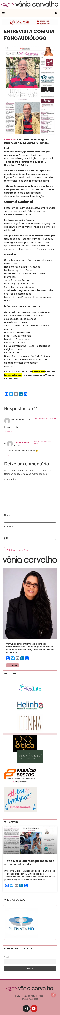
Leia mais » (12, 665)
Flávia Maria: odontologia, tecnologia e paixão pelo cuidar (29, 862)
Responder (8, 431)
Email (6, 957)
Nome (8, 515)
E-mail (8, 526)
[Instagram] (26, 1008)
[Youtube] (33, 1008)
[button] (3, 12)
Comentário (11, 479)
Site (6, 538)
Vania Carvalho (21, 442)
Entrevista (10, 139)
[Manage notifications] (53, 995)
